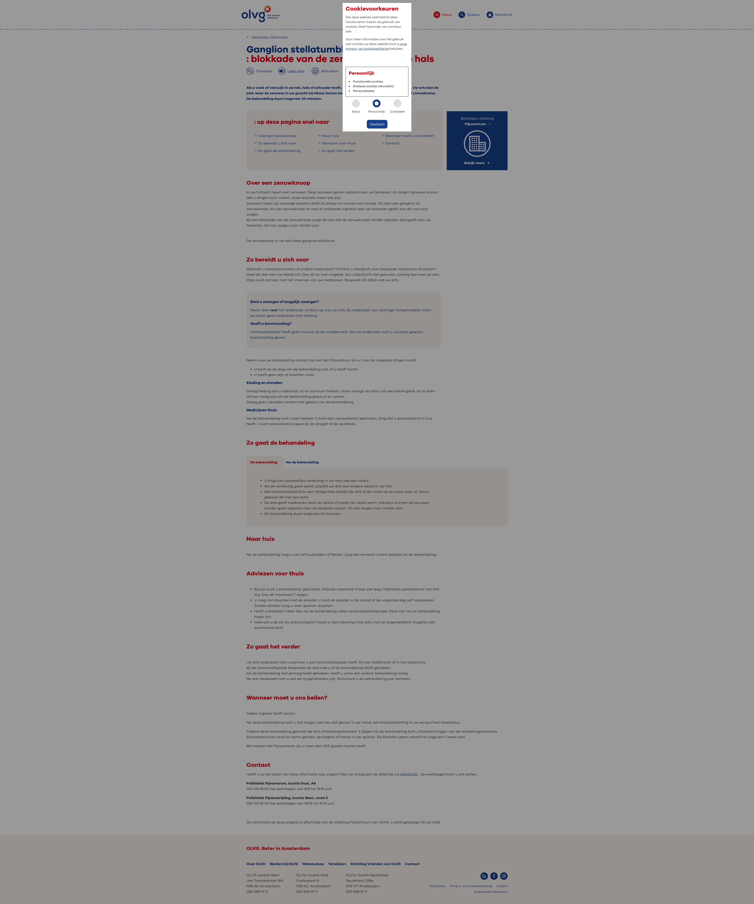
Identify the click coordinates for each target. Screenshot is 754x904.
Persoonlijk (376, 111)
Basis (356, 111)
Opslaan (377, 124)
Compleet (397, 111)
